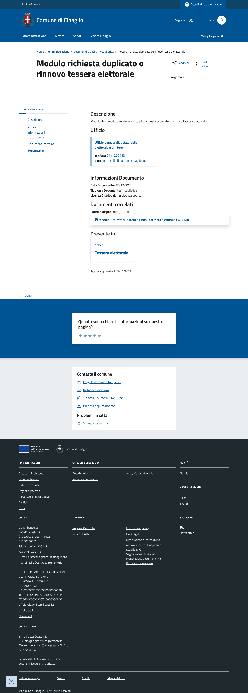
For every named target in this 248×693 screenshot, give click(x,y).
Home (40, 51)
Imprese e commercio (85, 479)
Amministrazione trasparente (143, 545)
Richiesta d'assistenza (139, 563)
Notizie (184, 473)
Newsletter (187, 533)
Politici (23, 502)
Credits (86, 678)
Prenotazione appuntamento (143, 558)
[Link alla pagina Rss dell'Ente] (182, 527)
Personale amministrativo (34, 496)
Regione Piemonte (31, 4)
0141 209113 (38, 546)
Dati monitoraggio (29, 678)
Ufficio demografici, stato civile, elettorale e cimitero (116, 145)
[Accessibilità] (11, 681)
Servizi (77, 35)
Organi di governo (29, 491)
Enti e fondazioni (29, 485)
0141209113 (116, 155)
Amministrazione (34, 35)
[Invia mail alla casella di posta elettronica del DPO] (37, 636)
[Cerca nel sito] (220, 20)
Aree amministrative (31, 473)
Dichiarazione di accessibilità (143, 540)
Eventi (184, 503)
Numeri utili (25, 616)
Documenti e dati (84, 51)
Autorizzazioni (80, 473)
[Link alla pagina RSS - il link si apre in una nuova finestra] (191, 20)
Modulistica (106, 51)
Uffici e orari (26, 610)
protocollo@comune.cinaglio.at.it (125, 160)
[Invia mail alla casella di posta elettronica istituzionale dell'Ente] (47, 557)
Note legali (132, 534)
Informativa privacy (137, 528)
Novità (59, 35)
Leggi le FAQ (133, 549)
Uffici (22, 508)
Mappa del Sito (116, 678)
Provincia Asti (80, 534)
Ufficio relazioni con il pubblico (36, 604)
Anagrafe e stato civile (139, 473)
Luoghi (184, 497)
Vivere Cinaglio (101, 35)
